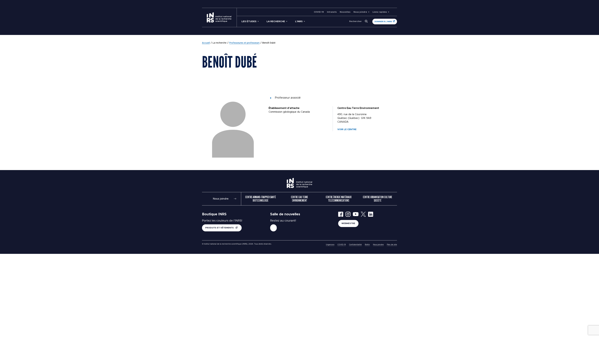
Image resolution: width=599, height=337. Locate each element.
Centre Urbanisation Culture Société (377, 198)
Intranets (332, 12)
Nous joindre (360, 12)
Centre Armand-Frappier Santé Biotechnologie (260, 198)
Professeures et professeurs (244, 43)
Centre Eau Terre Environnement (299, 198)
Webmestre (348, 223)
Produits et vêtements (219, 228)
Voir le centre (346, 129)
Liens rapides (380, 12)
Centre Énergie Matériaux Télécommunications (338, 198)
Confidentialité (355, 244)
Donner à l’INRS (383, 21)
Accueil (206, 43)
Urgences (330, 244)
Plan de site (392, 244)
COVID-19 (319, 12)
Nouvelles (345, 12)
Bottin (367, 244)
